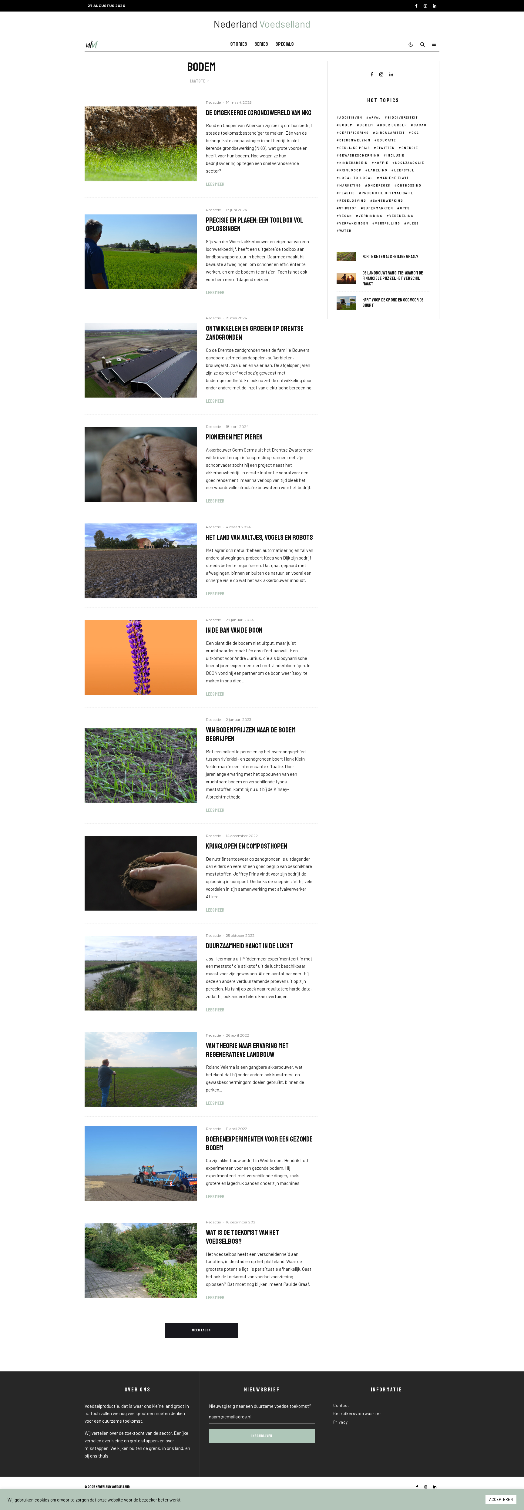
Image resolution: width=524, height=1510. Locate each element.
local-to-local (356, 178)
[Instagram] (425, 6)
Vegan (345, 215)
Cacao (420, 125)
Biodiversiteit (403, 117)
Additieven (350, 117)
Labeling (378, 170)
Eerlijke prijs (354, 148)
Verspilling (387, 223)
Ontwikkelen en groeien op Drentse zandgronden (255, 333)
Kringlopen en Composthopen (246, 846)
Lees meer (215, 184)
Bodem (346, 125)
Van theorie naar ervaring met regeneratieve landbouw (247, 1050)
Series (261, 44)
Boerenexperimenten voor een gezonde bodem (259, 1143)
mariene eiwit (394, 178)
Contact (341, 1405)
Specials (284, 44)
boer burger (393, 125)
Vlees (413, 223)
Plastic (347, 193)
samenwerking (388, 200)
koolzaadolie (409, 162)
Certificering (354, 132)
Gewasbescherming (359, 155)
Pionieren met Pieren (234, 437)
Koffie (381, 162)
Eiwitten (386, 148)
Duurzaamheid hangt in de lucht (249, 946)
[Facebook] (416, 6)
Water (345, 230)
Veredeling (401, 215)
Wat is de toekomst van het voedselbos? (242, 1237)
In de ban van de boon (234, 630)
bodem (366, 125)
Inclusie (395, 155)
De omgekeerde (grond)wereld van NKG (258, 113)
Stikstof (348, 208)
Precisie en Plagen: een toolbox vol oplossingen (254, 225)
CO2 (415, 132)
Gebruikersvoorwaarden (357, 1413)
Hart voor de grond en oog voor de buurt (393, 303)
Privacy (340, 1422)
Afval (375, 117)
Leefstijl (404, 170)
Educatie (386, 140)
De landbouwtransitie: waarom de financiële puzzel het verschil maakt (392, 279)
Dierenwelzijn (355, 140)
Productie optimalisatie (387, 193)
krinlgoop (350, 170)
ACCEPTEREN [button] (501, 1499)
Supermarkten (378, 208)
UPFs (405, 208)
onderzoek (379, 185)
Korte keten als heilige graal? (390, 257)
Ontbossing (409, 185)
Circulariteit (390, 132)
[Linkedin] (434, 6)
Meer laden (201, 1330)
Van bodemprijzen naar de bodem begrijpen (251, 734)
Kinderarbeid (353, 162)
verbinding (371, 215)
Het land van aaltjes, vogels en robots (259, 537)
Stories (238, 44)
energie (409, 148)
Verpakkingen (353, 223)
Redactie (213, 102)
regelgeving (352, 200)
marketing (350, 185)
